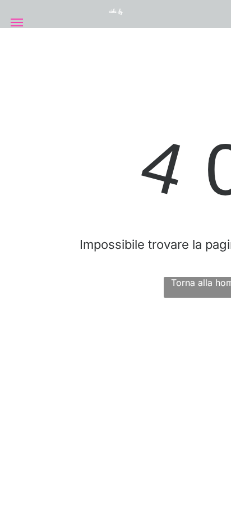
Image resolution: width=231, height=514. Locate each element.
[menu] (17, 22)
